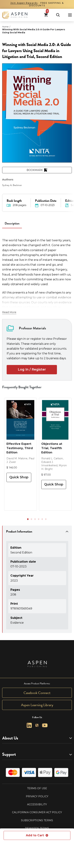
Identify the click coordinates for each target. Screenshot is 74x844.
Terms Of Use (37, 788)
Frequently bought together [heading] (22, 387)
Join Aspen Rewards (24, 3)
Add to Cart (35, 835)
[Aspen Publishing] (14, 15)
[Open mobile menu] (70, 15)
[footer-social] (29, 725)
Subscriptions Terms (37, 820)
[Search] (58, 15)
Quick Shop (18, 477)
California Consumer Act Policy (37, 812)
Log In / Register (32, 369)
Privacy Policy (37, 796)
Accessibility (37, 804)
